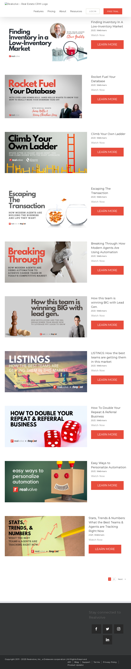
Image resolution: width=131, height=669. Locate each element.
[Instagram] (118, 629)
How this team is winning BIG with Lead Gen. (107, 303)
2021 (93, 30)
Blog (76, 662)
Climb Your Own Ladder (108, 134)
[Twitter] (107, 629)
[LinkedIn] (107, 639)
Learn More (107, 44)
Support (86, 662)
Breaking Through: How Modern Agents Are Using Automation (108, 248)
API (69, 662)
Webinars (102, 30)
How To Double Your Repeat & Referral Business (105, 412)
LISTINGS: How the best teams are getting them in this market (108, 357)
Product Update (76, 665)
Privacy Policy (110, 662)
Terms (97, 662)
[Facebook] (96, 629)
